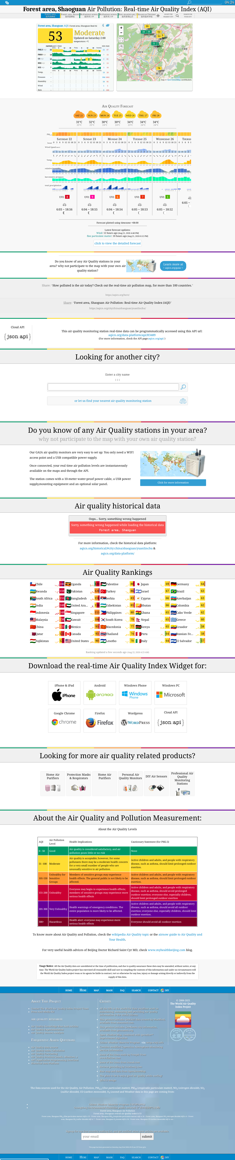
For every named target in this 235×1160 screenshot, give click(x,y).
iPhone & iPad (64, 685)
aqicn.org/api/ (156, 338)
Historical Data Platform (45, 1063)
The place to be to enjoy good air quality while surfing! (131, 1075)
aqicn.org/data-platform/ (117, 553)
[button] (159, 70)
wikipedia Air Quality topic (130, 934)
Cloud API (171, 712)
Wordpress (135, 713)
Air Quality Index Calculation (48, 1050)
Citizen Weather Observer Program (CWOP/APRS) (117, 1104)
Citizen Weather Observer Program (120, 1042)
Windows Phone (135, 685)
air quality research (46, 1018)
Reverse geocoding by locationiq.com (121, 1066)
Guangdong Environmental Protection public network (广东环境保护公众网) (117, 1107)
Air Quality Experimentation (47, 1029)
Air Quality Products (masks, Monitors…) (54, 1056)
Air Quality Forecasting (44, 1053)
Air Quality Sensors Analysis (47, 1032)
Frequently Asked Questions (53, 1039)
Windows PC (171, 685)
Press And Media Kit (42, 1011)
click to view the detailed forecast (117, 243)
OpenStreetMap (174, 79)
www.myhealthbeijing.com (166, 950)
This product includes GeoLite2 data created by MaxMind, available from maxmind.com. (132, 1021)
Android (100, 685)
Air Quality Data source (44, 1047)
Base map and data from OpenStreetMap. (123, 1071)
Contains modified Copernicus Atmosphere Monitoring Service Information (131, 1048)
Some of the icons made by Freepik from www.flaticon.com (123, 1056)
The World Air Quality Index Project (183, 1005)
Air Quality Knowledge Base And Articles (54, 1026)
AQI (53, 25)
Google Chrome (64, 713)
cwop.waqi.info (155, 1042)
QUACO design (108, 1080)
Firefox (100, 713)
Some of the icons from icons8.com (120, 1062)
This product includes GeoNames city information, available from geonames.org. (128, 1028)
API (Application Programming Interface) (54, 1060)
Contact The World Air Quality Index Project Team (60, 1008)
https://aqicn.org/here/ (117, 294)
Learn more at (173, 265)
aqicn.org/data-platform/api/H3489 (132, 335)
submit (147, 1136)
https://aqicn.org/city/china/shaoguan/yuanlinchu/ (117, 308)
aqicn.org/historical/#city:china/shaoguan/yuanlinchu (116, 548)
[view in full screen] (107, 25)
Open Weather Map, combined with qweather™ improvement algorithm (126, 1036)
